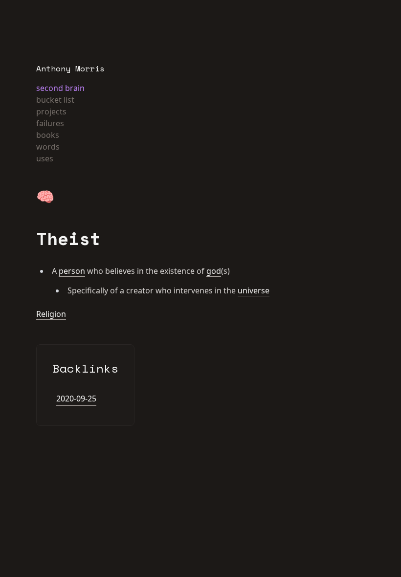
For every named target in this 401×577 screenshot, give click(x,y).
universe (253, 290)
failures (50, 123)
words (48, 146)
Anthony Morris (70, 68)
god (213, 271)
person (72, 271)
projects (51, 111)
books (47, 135)
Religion (51, 314)
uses (44, 158)
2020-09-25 (76, 398)
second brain (60, 88)
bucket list (55, 99)
